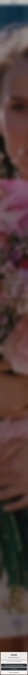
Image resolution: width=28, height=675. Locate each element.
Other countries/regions (14, 672)
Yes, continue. (14, 668)
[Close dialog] (26, 653)
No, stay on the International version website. (14, 665)
